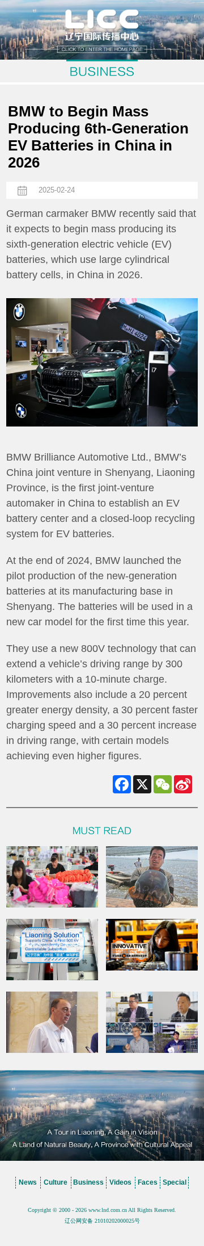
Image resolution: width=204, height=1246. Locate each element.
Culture (55, 1182)
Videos (120, 1182)
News (28, 1182)
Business (88, 1182)
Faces (148, 1182)
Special (174, 1182)
